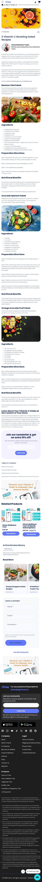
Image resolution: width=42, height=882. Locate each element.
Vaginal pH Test (6, 782)
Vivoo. (10, 878)
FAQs (3, 760)
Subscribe (21, 453)
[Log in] (34, 2)
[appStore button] (9, 724)
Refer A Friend (6, 743)
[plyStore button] (27, 724)
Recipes (13, 5)
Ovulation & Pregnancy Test (11, 788)
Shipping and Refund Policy (31, 743)
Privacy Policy (26, 746)
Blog (7, 5)
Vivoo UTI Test (6, 775)
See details (10, 533)
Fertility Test (5, 785)
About (3, 740)
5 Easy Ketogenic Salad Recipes (15, 587)
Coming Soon (6, 792)
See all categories (21, 652)
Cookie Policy (26, 750)
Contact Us (5, 763)
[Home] (2, 5)
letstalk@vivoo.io (20, 689)
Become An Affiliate (8, 750)
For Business (5, 746)
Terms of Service (28, 740)
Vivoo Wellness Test (8, 779)
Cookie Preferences (29, 753)
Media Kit (4, 766)
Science (4, 756)
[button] (2, 2)
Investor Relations (7, 753)
